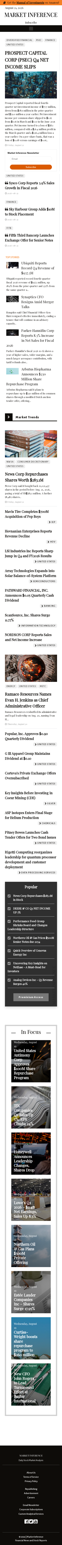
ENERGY (11, 686)
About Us (31, 1472)
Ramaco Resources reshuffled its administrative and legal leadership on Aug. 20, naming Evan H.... (31, 715)
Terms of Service (31, 1477)
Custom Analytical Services (31, 1514)
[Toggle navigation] (31, 28)
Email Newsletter (31, 1505)
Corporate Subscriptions (31, 1509)
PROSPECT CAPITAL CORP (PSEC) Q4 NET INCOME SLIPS (27, 60)
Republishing (31, 1489)
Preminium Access (31, 997)
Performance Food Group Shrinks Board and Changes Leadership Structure (27, 925)
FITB (9, 228)
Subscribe (31, 22)
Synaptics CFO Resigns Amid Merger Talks (37, 302)
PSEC (39, 40)
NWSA (10, 462)
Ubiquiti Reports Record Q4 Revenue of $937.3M (37, 268)
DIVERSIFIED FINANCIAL (19, 40)
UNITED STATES (15, 176)
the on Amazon (35, 2)
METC (43, 686)
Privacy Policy (31, 1481)
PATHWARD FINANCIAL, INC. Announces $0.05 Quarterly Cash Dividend (29, 595)
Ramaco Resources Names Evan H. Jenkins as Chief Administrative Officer (28, 699)
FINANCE (11, 202)
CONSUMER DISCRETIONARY (33, 462)
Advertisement (31, 1493)
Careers (31, 1497)
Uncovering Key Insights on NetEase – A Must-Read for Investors (27, 967)
